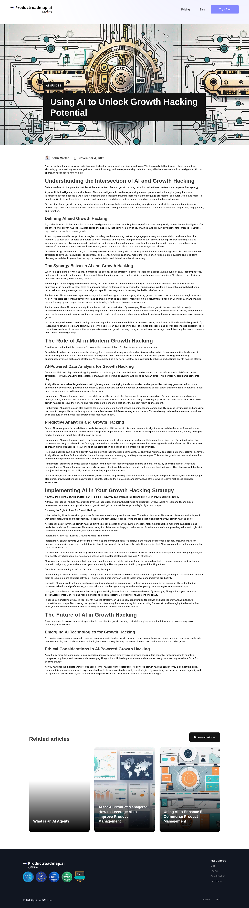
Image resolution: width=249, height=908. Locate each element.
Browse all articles (204, 737)
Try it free (224, 9)
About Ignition (218, 876)
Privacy (206, 899)
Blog (213, 865)
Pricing (214, 870)
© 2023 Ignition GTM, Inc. (38, 900)
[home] (31, 9)
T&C (218, 899)
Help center (216, 881)
